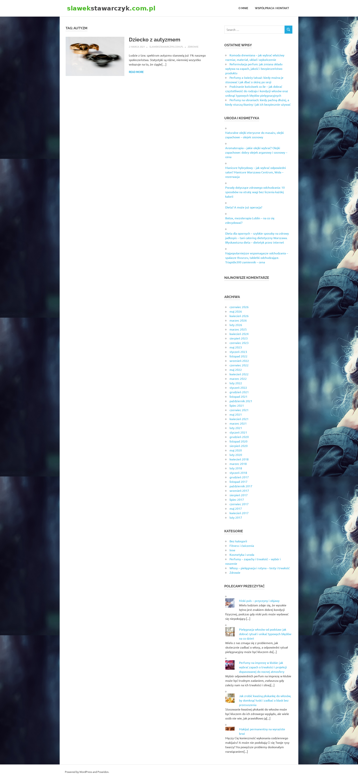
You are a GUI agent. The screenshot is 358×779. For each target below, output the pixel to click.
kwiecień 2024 (239, 334)
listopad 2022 (238, 356)
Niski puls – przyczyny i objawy (259, 600)
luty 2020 (236, 455)
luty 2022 (236, 383)
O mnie (243, 8)
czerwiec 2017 (239, 504)
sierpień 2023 (239, 338)
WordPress (85, 771)
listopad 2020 (238, 441)
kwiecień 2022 (239, 374)
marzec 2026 (238, 320)
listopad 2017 (238, 481)
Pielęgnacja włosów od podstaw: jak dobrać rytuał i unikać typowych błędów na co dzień (265, 633)
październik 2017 (241, 486)
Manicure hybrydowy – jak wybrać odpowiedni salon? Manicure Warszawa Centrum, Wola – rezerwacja (255, 172)
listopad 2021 (238, 396)
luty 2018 (236, 468)
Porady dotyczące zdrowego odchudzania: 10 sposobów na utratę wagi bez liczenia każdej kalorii (255, 192)
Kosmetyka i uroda (242, 554)
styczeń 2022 (238, 387)
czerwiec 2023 (239, 343)
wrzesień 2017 (239, 490)
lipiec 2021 (237, 405)
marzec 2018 (238, 463)
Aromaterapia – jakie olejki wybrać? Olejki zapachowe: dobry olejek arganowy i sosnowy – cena (256, 152)
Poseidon (103, 771)
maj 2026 (236, 311)
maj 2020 (236, 450)
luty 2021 (236, 428)
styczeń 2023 (238, 351)
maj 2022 (236, 369)
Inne (232, 550)
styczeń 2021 (238, 432)
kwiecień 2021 (239, 419)
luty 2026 (236, 325)
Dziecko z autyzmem (154, 40)
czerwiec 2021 (239, 410)
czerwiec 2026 (239, 307)
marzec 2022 (238, 378)
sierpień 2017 (239, 495)
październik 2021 (241, 401)
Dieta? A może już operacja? (243, 207)
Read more (136, 72)
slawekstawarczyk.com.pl (166, 46)
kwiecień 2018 (239, 459)
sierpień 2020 (239, 446)
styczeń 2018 (238, 472)
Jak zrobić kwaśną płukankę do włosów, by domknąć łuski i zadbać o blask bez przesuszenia (265, 700)
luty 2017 (236, 517)
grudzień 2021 (239, 392)
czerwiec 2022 (239, 365)
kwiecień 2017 (239, 513)
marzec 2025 (238, 329)
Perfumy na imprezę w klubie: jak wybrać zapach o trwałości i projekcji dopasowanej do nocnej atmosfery (263, 667)
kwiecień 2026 (239, 316)
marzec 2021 (238, 423)
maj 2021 (236, 414)
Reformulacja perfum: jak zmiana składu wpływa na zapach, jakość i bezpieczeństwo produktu (253, 68)
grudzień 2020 (239, 437)
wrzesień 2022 (239, 360)
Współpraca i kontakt (272, 8)
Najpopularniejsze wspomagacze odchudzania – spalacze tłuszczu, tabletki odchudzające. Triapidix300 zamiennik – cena (256, 257)
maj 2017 (236, 508)
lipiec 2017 (237, 499)
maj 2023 (236, 347)
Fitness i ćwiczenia (242, 545)
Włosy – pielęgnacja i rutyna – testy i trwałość (260, 568)
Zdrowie (193, 46)
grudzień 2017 (239, 477)
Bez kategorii (238, 541)
